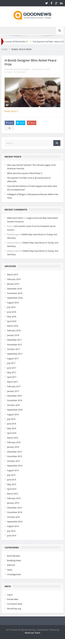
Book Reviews (13, 555)
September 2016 (14, 409)
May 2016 (11, 428)
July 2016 (11, 419)
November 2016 (14, 400)
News (9, 72)
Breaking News (14, 560)
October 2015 (13, 461)
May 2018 (11, 316)
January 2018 (13, 335)
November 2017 (14, 344)
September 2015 (14, 465)
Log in (10, 594)
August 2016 (13, 414)
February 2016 (14, 442)
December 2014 (14, 507)
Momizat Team (32, 632)
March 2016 (12, 437)
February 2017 (14, 386)
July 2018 (11, 307)
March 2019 (12, 274)
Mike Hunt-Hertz (15, 217)
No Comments (20, 72)
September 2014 (14, 521)
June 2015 (11, 479)
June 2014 (11, 535)
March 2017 (12, 381)
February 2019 (14, 279)
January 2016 (13, 446)
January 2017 (13, 391)
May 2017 (11, 372)
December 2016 (14, 395)
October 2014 (13, 517)
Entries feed (12, 599)
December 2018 (14, 288)
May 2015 (11, 484)
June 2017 (11, 367)
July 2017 (11, 363)
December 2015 (14, 451)
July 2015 (11, 475)
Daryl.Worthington (22, 69)
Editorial (11, 565)
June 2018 (11, 311)
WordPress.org (14, 608)
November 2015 (14, 456)
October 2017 (13, 349)
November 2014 (14, 512)
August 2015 (13, 470)
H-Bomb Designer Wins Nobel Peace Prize (30, 62)
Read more (11, 111)
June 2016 (11, 423)
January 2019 (13, 283)
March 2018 (12, 325)
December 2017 (14, 339)
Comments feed (14, 603)
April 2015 (11, 488)
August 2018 (13, 302)
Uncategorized (14, 574)
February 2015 (14, 498)
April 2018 (11, 321)
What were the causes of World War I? (24, 173)
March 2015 (12, 493)
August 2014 (13, 526)
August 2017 (13, 358)
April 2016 (11, 433)
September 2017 (14, 353)
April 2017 (11, 377)
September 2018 (14, 297)
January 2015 (13, 502)
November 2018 (14, 293)
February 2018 (14, 330)
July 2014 (11, 530)
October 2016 (13, 405)
